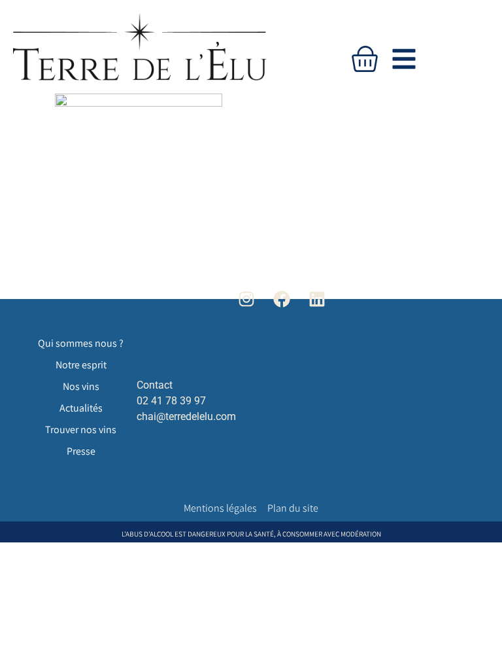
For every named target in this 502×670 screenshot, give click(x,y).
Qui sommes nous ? (81, 343)
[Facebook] (282, 299)
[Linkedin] (317, 299)
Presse (81, 451)
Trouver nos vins (80, 429)
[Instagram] (246, 299)
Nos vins (81, 386)
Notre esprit (81, 365)
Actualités (81, 408)
